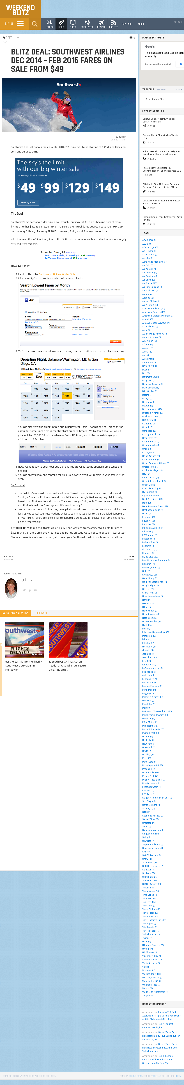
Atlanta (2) (147, 344)
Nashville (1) (148, 740)
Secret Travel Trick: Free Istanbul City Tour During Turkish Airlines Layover (161, 1036)
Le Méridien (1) (149, 679)
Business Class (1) (151, 416)
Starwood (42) (149, 880)
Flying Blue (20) (150, 556)
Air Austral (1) (149, 269)
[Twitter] (175, 22)
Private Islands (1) (151, 783)
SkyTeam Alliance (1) (152, 844)
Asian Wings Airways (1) (154, 333)
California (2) (148, 423)
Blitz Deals (8, 559)
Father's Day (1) (150, 542)
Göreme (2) (148, 589)
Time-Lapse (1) (149, 895)
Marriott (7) (147, 707)
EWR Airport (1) (149, 535)
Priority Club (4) (150, 776)
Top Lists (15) (149, 902)
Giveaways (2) (149, 574)
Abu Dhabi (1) (149, 251)
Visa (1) (146, 966)
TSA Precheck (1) (150, 930)
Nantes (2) (147, 736)
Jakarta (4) (148, 650)
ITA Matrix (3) (149, 646)
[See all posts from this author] (11, 588)
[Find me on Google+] (30, 591)
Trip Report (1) (149, 923)
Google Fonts (135, 1076)
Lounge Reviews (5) (152, 686)
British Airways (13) (152, 409)
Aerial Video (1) (149, 254)
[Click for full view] (69, 105)
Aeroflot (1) (147, 258)
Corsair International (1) (154, 481)
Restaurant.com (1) (151, 787)
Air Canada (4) (149, 272)
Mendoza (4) (148, 718)
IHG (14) (146, 628)
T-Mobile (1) (148, 887)
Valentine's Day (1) (151, 956)
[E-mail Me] (36, 591)
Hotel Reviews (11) (151, 614)
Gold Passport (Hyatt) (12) (155, 582)
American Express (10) (153, 312)
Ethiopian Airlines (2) (152, 528)
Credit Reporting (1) (151, 488)
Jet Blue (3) (148, 654)
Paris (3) (146, 758)
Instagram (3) (149, 636)
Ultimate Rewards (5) (153, 945)
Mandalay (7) (148, 704)
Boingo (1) (147, 398)
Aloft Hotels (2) (150, 305)
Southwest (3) (149, 862)
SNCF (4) (146, 851)
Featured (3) (148, 546)
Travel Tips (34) (150, 916)
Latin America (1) (150, 675)
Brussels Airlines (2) (152, 413)
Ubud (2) (146, 941)
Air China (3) (148, 279)
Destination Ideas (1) (152, 510)
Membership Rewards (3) (155, 715)
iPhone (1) (147, 639)
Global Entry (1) (149, 578)
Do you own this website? (158, 64)
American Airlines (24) (153, 308)
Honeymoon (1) (149, 610)
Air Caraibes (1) (150, 276)
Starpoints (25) (149, 877)
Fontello (156, 1076)
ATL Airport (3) (149, 341)
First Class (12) (149, 549)
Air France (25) (149, 283)
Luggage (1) (148, 693)
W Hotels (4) (148, 970)
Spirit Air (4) (148, 869)
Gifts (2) (146, 571)
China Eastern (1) (150, 459)
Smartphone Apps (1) (153, 848)
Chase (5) (147, 449)
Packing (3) (148, 754)
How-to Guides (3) (151, 621)
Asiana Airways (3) (152, 337)
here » (178, 1076)
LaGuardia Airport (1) (152, 668)
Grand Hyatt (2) (150, 592)
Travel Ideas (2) (150, 913)
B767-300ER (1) (149, 366)
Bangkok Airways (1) (152, 384)
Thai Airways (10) (151, 891)
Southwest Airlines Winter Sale (57, 274)
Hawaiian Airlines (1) (152, 596)
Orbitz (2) (146, 751)
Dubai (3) (146, 513)
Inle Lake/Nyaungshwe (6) (155, 632)
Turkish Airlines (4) (151, 934)
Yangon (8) (147, 995)
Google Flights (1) (151, 585)
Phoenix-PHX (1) (150, 769)
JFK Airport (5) (149, 657)
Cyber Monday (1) (151, 495)
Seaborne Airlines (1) (152, 815)
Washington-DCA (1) (152, 977)
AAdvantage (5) (150, 247)
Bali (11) (146, 373)
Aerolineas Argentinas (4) (155, 261)
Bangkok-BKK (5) (150, 387)
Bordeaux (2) (148, 402)
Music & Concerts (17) (153, 729)
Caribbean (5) (149, 431)
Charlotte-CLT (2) (150, 441)
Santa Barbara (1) (151, 805)
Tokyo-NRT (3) (149, 898)
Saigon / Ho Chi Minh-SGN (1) (157, 797)
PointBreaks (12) (150, 772)
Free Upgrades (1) (151, 567)
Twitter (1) (147, 938)
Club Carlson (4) (150, 477)
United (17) (147, 948)
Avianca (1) (147, 348)
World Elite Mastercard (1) (155, 992)
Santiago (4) (148, 808)
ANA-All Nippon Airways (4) (156, 323)
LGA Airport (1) (149, 682)
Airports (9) (148, 297)
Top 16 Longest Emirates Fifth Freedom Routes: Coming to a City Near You (158, 1059)
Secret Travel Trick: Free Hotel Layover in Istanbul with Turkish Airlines (159, 1048)
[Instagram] (178, 22)
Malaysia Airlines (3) (152, 697)
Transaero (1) (148, 905)
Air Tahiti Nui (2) (150, 290)
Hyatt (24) (147, 625)
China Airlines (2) (151, 456)
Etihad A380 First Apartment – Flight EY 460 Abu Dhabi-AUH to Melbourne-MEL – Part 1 (161, 1016)
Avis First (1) (148, 359)
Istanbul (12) (148, 643)
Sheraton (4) (148, 823)
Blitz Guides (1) (149, 391)
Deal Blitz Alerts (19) (152, 499)
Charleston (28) (150, 438)
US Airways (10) (150, 952)
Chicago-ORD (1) (150, 452)
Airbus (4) (147, 294)
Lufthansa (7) (149, 690)
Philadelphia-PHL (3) (152, 765)
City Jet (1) (147, 474)
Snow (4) (147, 859)
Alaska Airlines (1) (151, 301)
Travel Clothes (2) (151, 909)
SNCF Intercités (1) (151, 855)
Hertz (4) (146, 600)
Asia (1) (146, 330)
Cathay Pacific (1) (151, 434)
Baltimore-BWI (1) (151, 377)
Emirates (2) (148, 524)
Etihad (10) (147, 531)
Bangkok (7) (148, 380)
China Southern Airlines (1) (155, 463)
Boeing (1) (147, 395)
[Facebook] (181, 22)
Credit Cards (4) (150, 484)
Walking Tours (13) (151, 974)
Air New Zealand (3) (152, 287)
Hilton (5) (146, 607)
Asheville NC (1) (150, 326)
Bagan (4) (147, 369)
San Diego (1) (149, 801)
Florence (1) (148, 553)
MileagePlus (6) (150, 725)
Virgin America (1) (151, 963)
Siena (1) (146, 826)
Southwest (129, 559)
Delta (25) (147, 502)
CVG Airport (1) (149, 492)
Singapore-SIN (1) (151, 833)
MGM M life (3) (149, 722)
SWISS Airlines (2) (151, 884)
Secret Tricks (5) (150, 819)
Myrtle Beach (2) (150, 733)
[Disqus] (69, 726)
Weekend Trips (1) (151, 984)
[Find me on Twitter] (25, 591)
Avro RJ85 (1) (149, 362)
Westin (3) (147, 988)
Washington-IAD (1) (151, 981)
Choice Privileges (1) (152, 470)
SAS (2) (146, 812)
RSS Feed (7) (148, 794)
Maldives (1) (148, 700)
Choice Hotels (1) (150, 466)
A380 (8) (146, 243)
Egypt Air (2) (148, 520)
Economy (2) (148, 517)
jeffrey (122, 137)
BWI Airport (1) (149, 420)
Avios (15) (147, 351)
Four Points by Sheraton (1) (156, 560)
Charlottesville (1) (151, 445)
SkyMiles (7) (148, 841)
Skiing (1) (146, 837)
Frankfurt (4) (148, 564)
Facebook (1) (148, 538)
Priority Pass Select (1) (153, 779)
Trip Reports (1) (149, 927)
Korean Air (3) (149, 664)
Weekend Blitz (20, 10)
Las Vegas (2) (149, 672)
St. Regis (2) (148, 873)
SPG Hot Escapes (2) (153, 866)
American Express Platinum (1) (157, 315)
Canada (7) (147, 427)
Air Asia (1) (147, 265)
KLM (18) (146, 661)
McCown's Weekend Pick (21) (157, 711)
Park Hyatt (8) (149, 761)
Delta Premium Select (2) (155, 506)
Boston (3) (147, 405)
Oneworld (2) (148, 747)
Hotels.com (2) (149, 618)
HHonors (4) (148, 603)
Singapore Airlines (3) (153, 830)
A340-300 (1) (149, 240)
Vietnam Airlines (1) (152, 959)
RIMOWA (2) (148, 790)
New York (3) (148, 743)
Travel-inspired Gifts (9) (154, 920)
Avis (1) (146, 355)
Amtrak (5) (147, 319)
